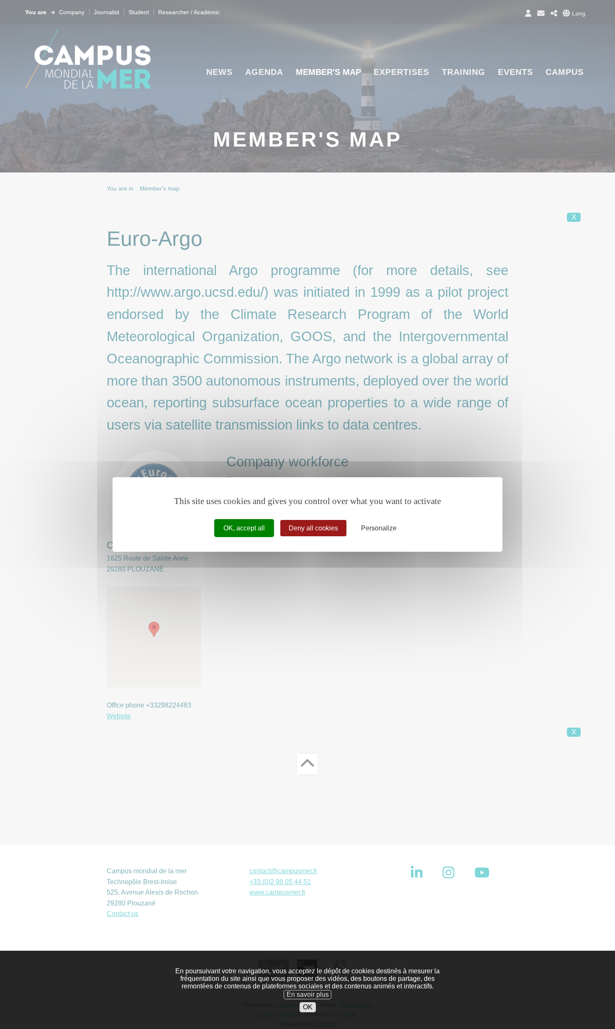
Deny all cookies (313, 528)
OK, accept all (244, 528)
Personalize (379, 528)
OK (308, 1007)
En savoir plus (308, 994)
